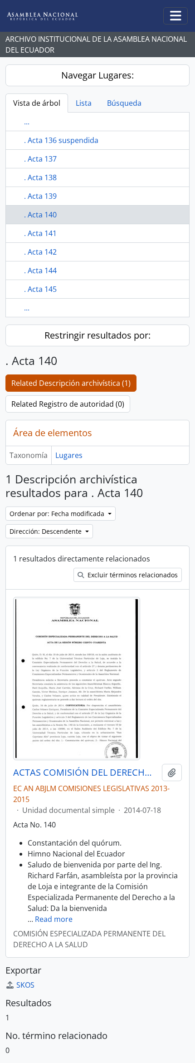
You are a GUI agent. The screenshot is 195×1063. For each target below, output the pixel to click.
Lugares (69, 455)
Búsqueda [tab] (124, 103)
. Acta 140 (40, 215)
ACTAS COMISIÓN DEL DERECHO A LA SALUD (85, 772)
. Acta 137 (40, 159)
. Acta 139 (40, 196)
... (26, 122)
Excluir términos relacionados (132, 575)
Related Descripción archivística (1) (71, 383)
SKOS (25, 985)
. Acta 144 (40, 271)
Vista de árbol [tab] (36, 103)
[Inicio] (49, 16)
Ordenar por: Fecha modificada (58, 513)
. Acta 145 (40, 289)
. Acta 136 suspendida (61, 140)
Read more (54, 919)
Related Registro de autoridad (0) (67, 404)
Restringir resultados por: (97, 335)
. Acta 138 (40, 177)
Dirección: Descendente (46, 531)
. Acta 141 (40, 233)
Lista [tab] (84, 103)
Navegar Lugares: (97, 75)
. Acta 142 (40, 252)
